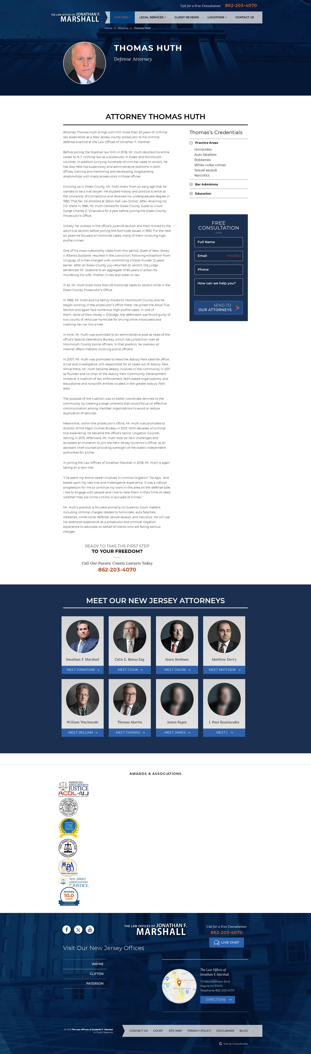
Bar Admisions (206, 184)
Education (203, 193)
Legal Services (152, 17)
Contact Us (244, 17)
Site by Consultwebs (236, 1044)
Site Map (175, 1030)
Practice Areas (206, 143)
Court (158, 1030)
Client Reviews (187, 17)
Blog (244, 1030)
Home (108, 28)
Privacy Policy (199, 1030)
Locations (216, 17)
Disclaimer (225, 1030)
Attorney (123, 28)
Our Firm (121, 17)
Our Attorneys (215, 308)
